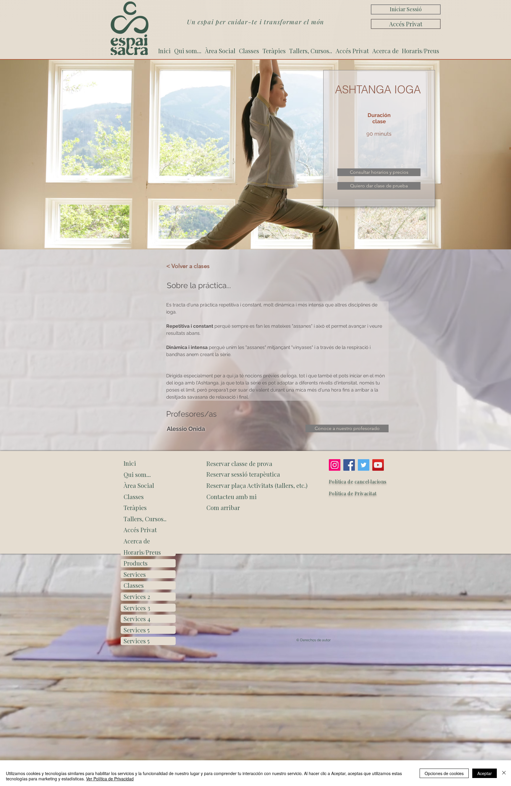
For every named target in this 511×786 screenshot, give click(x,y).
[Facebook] (349, 465)
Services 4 (137, 619)
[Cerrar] (503, 773)
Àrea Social (139, 485)
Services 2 (137, 596)
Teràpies (135, 507)
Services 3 (137, 608)
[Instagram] (334, 465)
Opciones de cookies (444, 773)
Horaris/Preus (142, 552)
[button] (255, 508)
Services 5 (137, 630)
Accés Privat (140, 530)
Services (135, 574)
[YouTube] (378, 465)
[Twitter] (363, 465)
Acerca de (137, 541)
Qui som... (137, 474)
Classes (134, 497)
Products (136, 563)
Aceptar (484, 773)
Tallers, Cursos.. (145, 519)
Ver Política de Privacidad (110, 779)
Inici (130, 463)
